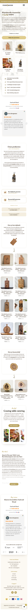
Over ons (14, 575)
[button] (23, 5)
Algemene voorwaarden (9, 605)
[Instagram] (15, 592)
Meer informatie (14, 425)
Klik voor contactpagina (14, 567)
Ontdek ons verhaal (14, 33)
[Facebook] (12, 592)
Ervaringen (14, 577)
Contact (14, 574)
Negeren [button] (25, 1)
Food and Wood (14, 102)
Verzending (14, 579)
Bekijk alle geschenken (14, 37)
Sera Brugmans (12, 113)
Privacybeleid (20, 605)
